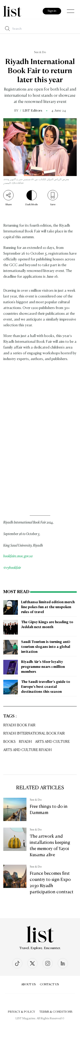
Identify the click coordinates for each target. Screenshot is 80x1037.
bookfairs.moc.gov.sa (18, 556)
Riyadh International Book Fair (34, 733)
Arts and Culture (52, 742)
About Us (28, 984)
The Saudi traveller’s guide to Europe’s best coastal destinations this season (45, 687)
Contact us (49, 984)
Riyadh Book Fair (19, 725)
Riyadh (25, 742)
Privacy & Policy (21, 1011)
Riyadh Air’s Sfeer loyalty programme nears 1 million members (43, 667)
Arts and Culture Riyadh (27, 750)
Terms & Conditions (55, 1011)
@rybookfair (12, 568)
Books (9, 742)
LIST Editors (32, 110)
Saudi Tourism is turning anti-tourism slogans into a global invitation (46, 647)
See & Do (40, 52)
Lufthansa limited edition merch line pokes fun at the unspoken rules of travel (48, 607)
